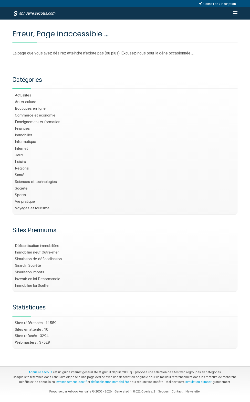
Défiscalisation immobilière (37, 245)
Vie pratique (25, 201)
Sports (20, 195)
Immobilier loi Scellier (32, 285)
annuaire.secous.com (37, 13)
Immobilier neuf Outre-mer (37, 252)
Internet (21, 148)
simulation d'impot (198, 382)
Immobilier (23, 135)
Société (21, 188)
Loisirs (20, 161)
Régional (22, 168)
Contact (177, 391)
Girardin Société (28, 265)
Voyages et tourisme (32, 208)
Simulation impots (29, 272)
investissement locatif (71, 382)
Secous (163, 391)
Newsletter (193, 391)
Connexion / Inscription (219, 4)
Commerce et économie (35, 115)
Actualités (23, 95)
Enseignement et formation (37, 122)
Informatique (25, 141)
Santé (19, 175)
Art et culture (25, 102)
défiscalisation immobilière (110, 382)
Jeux (19, 155)
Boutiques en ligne (30, 108)
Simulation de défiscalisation (38, 259)
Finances (22, 128)
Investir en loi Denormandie (37, 279)
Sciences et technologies (36, 182)
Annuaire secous (40, 372)
